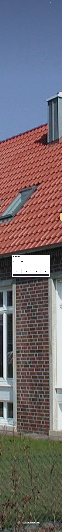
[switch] (26, 271)
